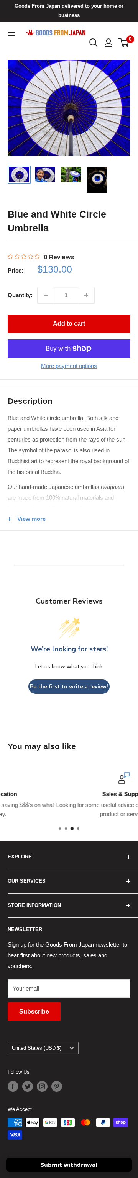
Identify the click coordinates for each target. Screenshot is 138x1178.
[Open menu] (11, 33)
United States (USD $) (36, 1048)
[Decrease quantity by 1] (46, 295)
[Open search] (93, 42)
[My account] (108, 42)
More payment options (69, 366)
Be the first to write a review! (69, 686)
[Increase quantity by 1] (86, 295)
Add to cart (69, 323)
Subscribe (34, 1011)
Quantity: (20, 295)
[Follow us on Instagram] (42, 1086)
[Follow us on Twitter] (27, 1086)
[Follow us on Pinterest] (56, 1086)
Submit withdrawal (69, 1164)
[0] (124, 42)
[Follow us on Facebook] (13, 1086)
